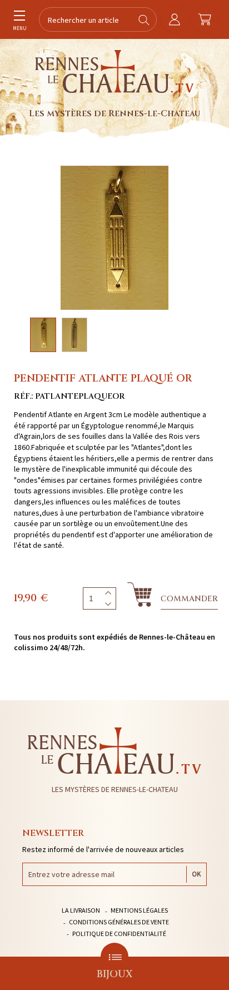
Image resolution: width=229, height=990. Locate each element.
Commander (189, 598)
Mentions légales (139, 910)
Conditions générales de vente (119, 922)
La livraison (81, 910)
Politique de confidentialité (119, 933)
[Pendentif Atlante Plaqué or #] (114, 237)
